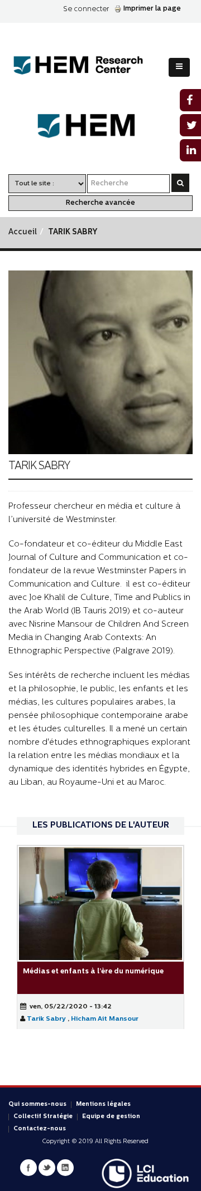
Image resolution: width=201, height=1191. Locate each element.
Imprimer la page (152, 8)
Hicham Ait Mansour (104, 1019)
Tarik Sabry (47, 1019)
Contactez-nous (39, 1129)
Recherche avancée (100, 202)
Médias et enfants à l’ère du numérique (93, 971)
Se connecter (86, 9)
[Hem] (100, 126)
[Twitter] (47, 1167)
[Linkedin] (65, 1167)
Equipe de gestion (111, 1117)
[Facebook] (28, 1167)
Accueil (22, 232)
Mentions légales (103, 1104)
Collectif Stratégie (43, 1117)
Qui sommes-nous (37, 1104)
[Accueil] (86, 65)
